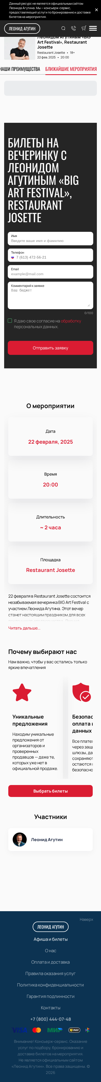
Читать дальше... (24, 628)
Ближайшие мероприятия (71, 69)
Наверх (86, 919)
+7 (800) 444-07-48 (50, 1019)
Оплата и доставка (50, 962)
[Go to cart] (84, 28)
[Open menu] (93, 28)
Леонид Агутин (22, 28)
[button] (13, 257)
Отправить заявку (50, 348)
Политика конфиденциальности (50, 985)
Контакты (50, 1008)
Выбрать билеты (50, 791)
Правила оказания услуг (50, 973)
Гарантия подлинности (51, 996)
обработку (71, 321)
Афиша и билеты (51, 939)
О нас (50, 950)
